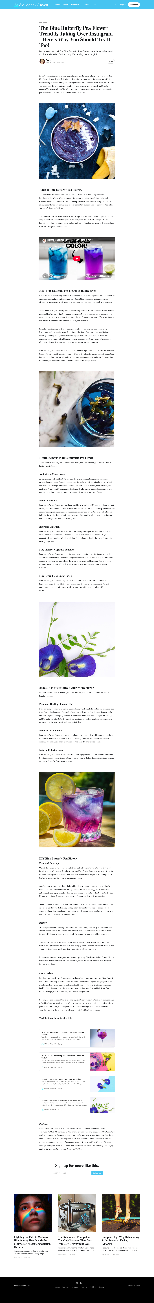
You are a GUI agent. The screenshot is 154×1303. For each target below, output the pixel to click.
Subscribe (134, 5)
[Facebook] (81, 1283)
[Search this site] (116, 4)
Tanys (49, 60)
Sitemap (101, 1287)
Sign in (123, 5)
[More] (94, 4)
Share (111, 61)
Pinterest (84, 1287)
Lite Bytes (43, 22)
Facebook (86, 5)
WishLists (75, 5)
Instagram (75, 1287)
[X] (77, 1283)
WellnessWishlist (19, 1285)
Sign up (57, 1287)
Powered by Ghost (134, 1285)
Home (57, 5)
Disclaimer (93, 1287)
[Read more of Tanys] (42, 61)
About (65, 5)
